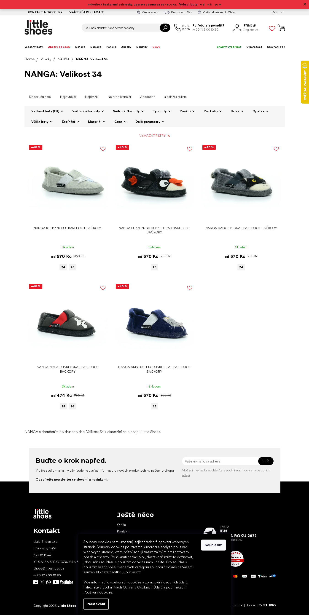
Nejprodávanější (119, 97)
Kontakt (122, 531)
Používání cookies (97, 592)
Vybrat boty (188, 4)
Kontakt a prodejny (45, 12)
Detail (65, 216)
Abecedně (147, 97)
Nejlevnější (68, 97)
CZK (274, 12)
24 (63, 267)
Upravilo (261, 605)
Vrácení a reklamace (87, 12)
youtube (63, 582)
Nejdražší (91, 97)
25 (72, 267)
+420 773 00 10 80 (47, 575)
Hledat (165, 28)
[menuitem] (33, 47)
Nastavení (96, 604)
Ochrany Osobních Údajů (143, 587)
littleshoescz (42, 582)
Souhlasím (213, 545)
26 (72, 406)
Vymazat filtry (152, 135)
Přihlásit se (266, 461)
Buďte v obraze (35, 582)
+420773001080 (49, 582)
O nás (121, 525)
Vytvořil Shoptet (231, 605)
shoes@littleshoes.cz (48, 568)
